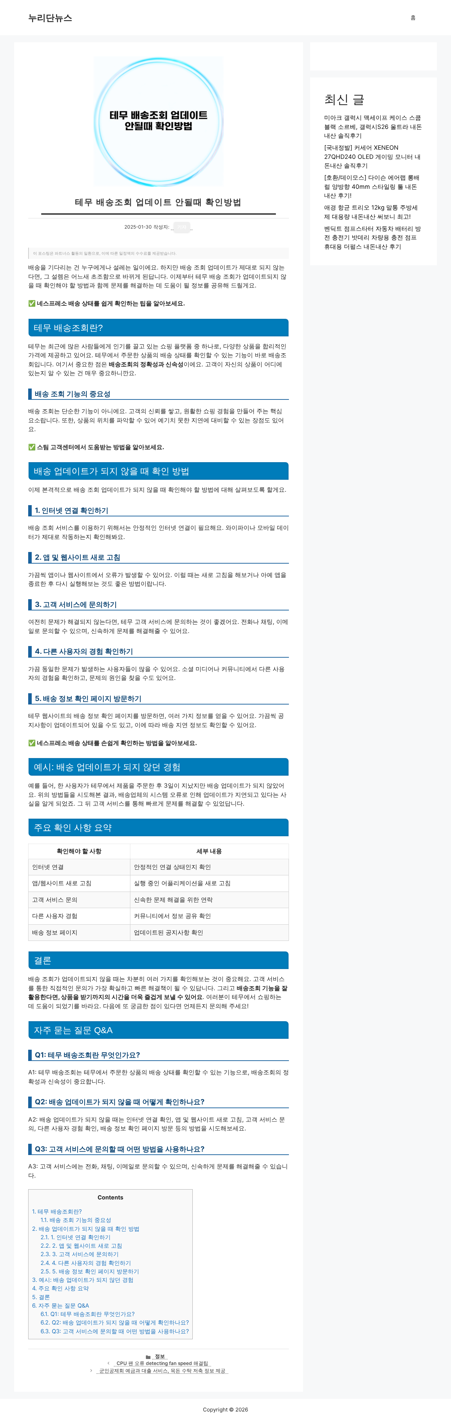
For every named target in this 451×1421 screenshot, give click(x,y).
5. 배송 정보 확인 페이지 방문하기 (90, 1271)
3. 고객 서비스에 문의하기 (80, 1254)
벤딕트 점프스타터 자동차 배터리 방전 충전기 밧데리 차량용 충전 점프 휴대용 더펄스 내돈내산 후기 (372, 237)
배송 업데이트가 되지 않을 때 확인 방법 (86, 1228)
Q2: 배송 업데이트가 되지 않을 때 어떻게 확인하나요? (115, 1322)
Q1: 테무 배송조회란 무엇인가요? (88, 1313)
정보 (160, 1356)
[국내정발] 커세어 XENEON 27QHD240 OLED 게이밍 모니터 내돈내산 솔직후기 (372, 156)
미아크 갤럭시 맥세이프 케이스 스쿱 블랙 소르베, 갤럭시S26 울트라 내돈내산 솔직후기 (373, 126)
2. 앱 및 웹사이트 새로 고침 (81, 1245)
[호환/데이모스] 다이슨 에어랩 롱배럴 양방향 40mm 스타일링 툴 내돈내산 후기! (372, 186)
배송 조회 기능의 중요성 (76, 1219)
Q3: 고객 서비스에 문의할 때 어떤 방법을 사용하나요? (115, 1331)
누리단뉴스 (50, 17)
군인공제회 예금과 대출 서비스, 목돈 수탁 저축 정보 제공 (162, 1370)
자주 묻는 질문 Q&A (60, 1305)
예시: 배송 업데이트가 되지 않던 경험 (83, 1279)
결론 (41, 1297)
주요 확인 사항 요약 (60, 1288)
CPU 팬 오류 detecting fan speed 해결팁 (162, 1363)
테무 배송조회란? (57, 1211)
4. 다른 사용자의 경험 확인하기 (86, 1262)
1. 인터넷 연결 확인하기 (76, 1237)
